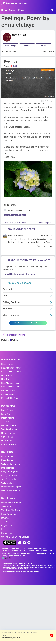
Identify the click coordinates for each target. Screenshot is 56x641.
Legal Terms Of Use (17, 556)
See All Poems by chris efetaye (28, 323)
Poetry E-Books (8, 444)
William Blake (7, 483)
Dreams (5, 518)
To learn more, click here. (11, 638)
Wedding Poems (9, 429)
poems (15, 215)
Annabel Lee (7, 522)
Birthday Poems (8, 425)
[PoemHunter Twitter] (24, 542)
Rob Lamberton (15, 235)
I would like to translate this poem (19, 274)
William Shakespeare (11, 464)
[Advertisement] (28, 612)
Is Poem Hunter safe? (22, 553)
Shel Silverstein (8, 479)
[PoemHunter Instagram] (29, 542)
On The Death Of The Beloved (15, 537)
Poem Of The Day (9, 398)
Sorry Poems (7, 437)
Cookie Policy (32, 548)
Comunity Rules (39, 553)
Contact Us (16, 551)
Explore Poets (7, 394)
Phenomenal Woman (11, 503)
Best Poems (7, 364)
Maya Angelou (8, 460)
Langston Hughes (9, 471)
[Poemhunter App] (9, 542)
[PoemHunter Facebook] (19, 542)
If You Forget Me (8, 514)
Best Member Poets (10, 383)
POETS (14, 340)
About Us (5, 548)
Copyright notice (18, 548)
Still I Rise (6, 506)
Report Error (34, 551)
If (1, 529)
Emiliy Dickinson (9, 475)
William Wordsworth (10, 491)
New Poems (7, 375)
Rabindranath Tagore (11, 487)
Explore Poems (8, 391)
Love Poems (7, 410)
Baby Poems (7, 414)
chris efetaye (19, 34)
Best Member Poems (11, 368)
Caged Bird (6, 525)
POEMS (5, 340)
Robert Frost (7, 456)
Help (25, 551)
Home (4, 10)
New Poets (6, 379)
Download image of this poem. (15, 223)
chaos (23, 215)
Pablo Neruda (7, 468)
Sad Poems (6, 422)
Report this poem (45, 223)
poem (7, 215)
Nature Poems (8, 433)
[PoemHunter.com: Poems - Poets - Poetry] (14, 3)
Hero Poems (7, 440)
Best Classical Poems (11, 372)
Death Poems (7, 418)
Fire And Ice (6, 533)
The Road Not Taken (10, 510)
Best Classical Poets (10, 387)
